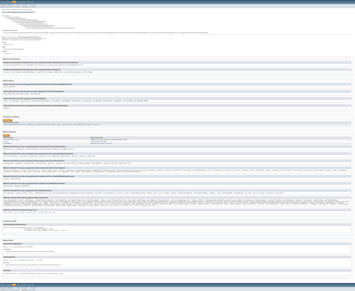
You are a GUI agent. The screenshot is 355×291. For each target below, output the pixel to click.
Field (11, 6)
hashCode (29, 212)
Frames (19, 5)
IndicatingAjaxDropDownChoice (13, 124)
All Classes (33, 5)
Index (28, 1)
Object (103, 143)
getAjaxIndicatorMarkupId (98, 141)
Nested (7, 6)
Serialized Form (8, 53)
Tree (18, 1)
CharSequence (7, 143)
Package (8, 1)
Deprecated (23, 1)
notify (35, 212)
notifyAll (41, 212)
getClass (22, 212)
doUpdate (93, 139)
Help (32, 1)
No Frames (24, 5)
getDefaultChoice (96, 143)
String (177, 32)
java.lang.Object (6, 15)
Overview (3, 1)
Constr (14, 6)
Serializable (7, 32)
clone (5, 212)
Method (18, 6)
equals (10, 212)
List (83, 124)
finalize (16, 212)
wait (46, 212)
